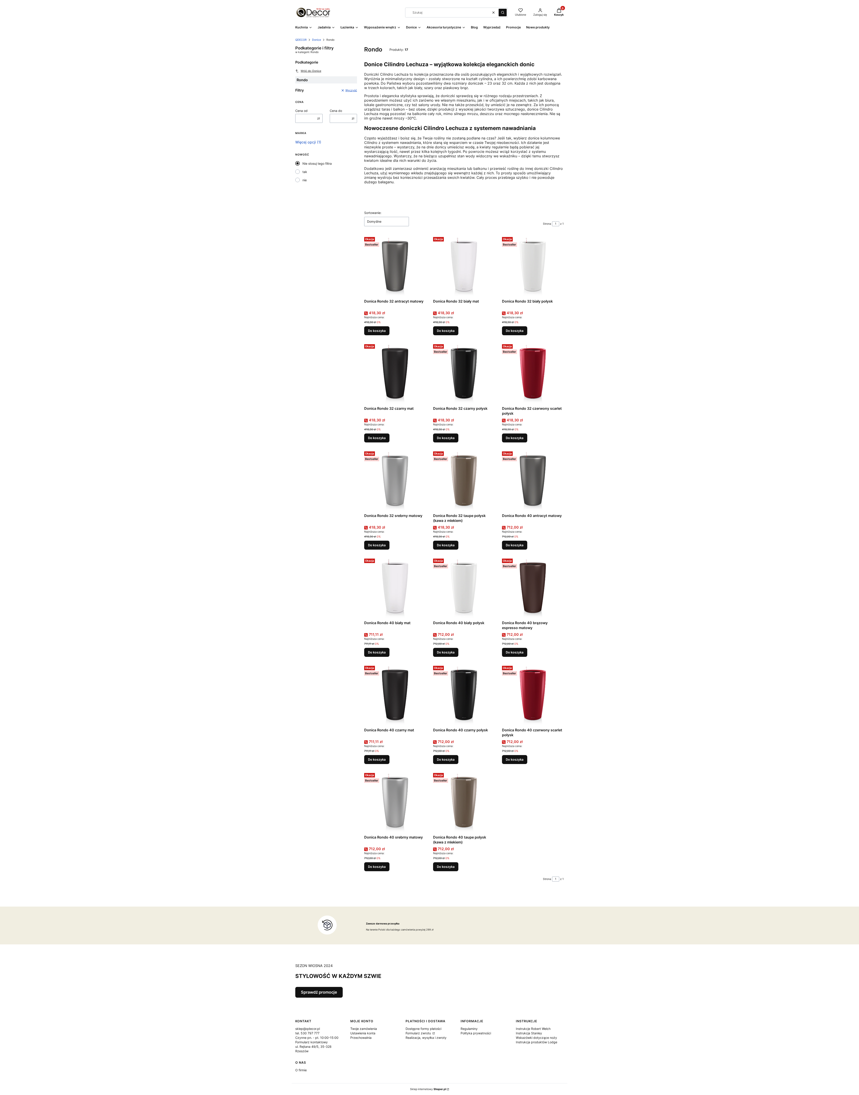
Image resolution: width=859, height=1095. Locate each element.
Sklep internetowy (428, 1089)
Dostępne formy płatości (423, 1029)
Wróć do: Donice (311, 71)
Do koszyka (377, 331)
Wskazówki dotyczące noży (536, 1038)
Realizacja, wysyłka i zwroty (426, 1038)
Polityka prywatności (476, 1033)
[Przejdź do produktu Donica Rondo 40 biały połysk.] (464, 588)
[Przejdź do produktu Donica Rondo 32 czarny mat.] (395, 373)
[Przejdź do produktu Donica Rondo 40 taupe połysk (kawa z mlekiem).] (464, 802)
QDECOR (301, 39)
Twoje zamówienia (363, 1029)
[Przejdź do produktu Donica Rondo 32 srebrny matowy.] (395, 480)
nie (304, 180)
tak (304, 172)
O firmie (301, 1070)
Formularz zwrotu (419, 1033)
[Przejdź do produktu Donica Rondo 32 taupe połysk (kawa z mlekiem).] (464, 480)
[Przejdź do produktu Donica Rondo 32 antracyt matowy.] (395, 266)
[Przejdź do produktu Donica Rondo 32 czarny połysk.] (464, 373)
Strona (547, 223)
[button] (503, 12)
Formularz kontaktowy (311, 1042)
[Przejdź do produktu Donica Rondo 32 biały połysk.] (533, 266)
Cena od (301, 111)
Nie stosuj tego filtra (317, 163)
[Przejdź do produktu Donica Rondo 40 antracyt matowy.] (533, 480)
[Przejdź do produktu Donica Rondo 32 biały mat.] (464, 266)
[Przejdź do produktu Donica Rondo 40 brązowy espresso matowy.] (533, 588)
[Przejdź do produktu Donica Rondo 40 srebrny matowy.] (395, 802)
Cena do (336, 111)
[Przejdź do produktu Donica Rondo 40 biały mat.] (395, 588)
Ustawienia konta (362, 1033)
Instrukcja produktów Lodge (536, 1042)
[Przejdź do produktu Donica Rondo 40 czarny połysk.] (464, 695)
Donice (316, 39)
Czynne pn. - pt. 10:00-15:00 (316, 1038)
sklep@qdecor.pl (307, 1029)
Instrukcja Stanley (529, 1033)
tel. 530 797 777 (307, 1033)
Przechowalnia (361, 1038)
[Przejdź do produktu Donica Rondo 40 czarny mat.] (395, 695)
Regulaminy (469, 1029)
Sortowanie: (372, 213)
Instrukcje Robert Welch (533, 1029)
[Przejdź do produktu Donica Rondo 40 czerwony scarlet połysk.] (533, 695)
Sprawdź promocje (319, 992)
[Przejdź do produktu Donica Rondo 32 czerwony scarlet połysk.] (533, 373)
